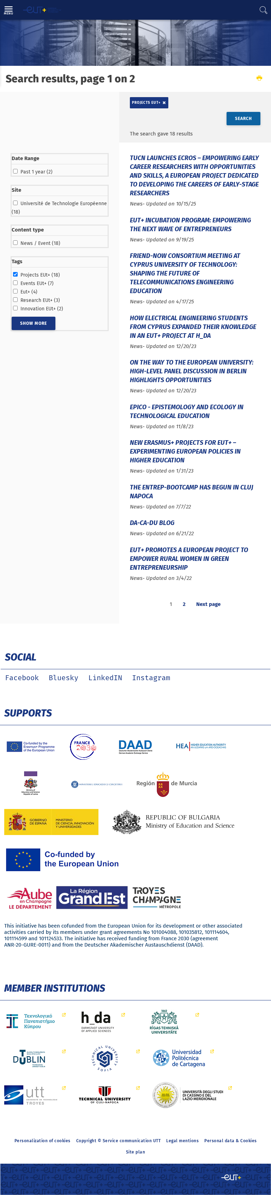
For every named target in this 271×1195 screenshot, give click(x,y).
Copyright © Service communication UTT (118, 1140)
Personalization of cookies (42, 1140)
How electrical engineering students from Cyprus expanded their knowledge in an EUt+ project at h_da (193, 327)
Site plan (135, 1152)
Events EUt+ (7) (37, 283)
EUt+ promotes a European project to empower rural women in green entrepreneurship (189, 558)
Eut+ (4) (28, 292)
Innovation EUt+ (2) (41, 309)
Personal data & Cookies (230, 1140)
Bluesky (63, 678)
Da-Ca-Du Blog (152, 523)
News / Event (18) (40, 243)
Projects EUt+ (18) (40, 275)
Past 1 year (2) (36, 172)
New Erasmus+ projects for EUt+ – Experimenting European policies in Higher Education (185, 451)
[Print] (260, 78)
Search (243, 118)
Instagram (151, 678)
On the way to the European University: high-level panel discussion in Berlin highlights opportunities (191, 371)
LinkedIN (105, 678)
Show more (33, 323)
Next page (208, 604)
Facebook (22, 678)
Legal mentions (182, 1140)
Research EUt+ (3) (40, 300)
